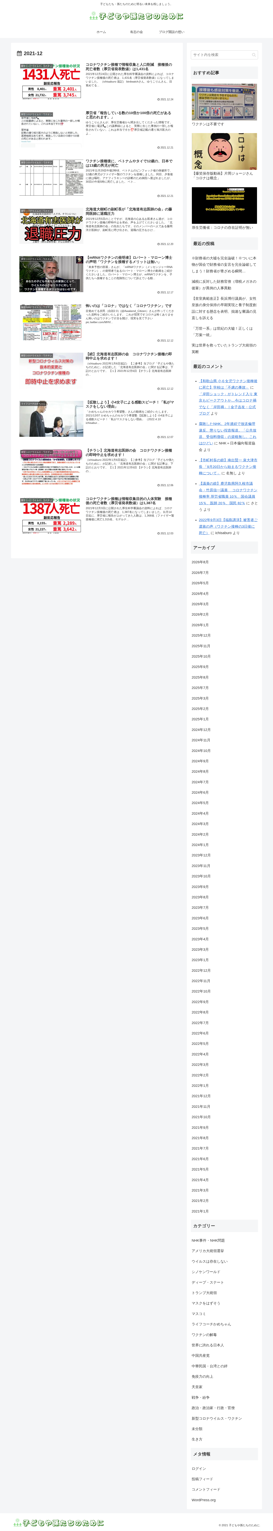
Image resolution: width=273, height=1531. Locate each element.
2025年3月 (200, 698)
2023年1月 (200, 960)
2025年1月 (200, 719)
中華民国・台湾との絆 (210, 1366)
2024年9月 (200, 761)
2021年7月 (200, 1148)
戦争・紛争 (201, 1398)
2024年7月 (200, 782)
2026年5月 (200, 583)
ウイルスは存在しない (210, 1261)
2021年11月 (201, 1107)
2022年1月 (200, 1086)
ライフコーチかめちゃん (211, 1324)
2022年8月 (200, 1012)
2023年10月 (201, 876)
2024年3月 (200, 824)
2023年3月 (200, 950)
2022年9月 (200, 1002)
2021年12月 (201, 1096)
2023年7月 (200, 908)
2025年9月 (200, 667)
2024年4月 (200, 813)
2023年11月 (201, 866)
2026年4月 (200, 594)
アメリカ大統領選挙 (208, 1251)
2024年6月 (200, 792)
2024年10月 (201, 751)
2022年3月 (200, 1065)
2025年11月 (201, 646)
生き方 (197, 1439)
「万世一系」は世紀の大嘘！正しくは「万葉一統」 (222, 332)
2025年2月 (200, 709)
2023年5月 (200, 929)
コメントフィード (206, 1489)
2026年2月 (200, 614)
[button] (253, 55)
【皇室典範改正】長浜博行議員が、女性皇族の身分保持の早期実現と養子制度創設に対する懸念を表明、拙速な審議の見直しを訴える (224, 308)
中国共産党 (201, 1356)
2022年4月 (200, 1054)
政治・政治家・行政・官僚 (213, 1408)
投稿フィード (202, 1479)
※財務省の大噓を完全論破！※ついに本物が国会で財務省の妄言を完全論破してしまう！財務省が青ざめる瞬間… (224, 264)
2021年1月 (200, 1211)
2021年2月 (200, 1201)
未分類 (197, 1429)
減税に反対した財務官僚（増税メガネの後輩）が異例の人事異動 (224, 285)
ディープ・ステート (208, 1282)
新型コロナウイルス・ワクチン (217, 1419)
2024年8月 (200, 771)
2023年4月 (200, 939)
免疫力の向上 (202, 1377)
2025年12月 (201, 635)
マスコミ (199, 1314)
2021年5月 (200, 1169)
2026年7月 (200, 573)
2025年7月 (200, 688)
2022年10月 (201, 991)
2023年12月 (201, 855)
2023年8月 (200, 897)
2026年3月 (200, 604)
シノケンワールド (206, 1272)
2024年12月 (201, 730)
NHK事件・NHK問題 (208, 1240)
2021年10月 (201, 1117)
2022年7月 (200, 1023)
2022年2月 (200, 1075)
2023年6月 (200, 918)
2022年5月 (200, 1044)
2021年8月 (200, 1138)
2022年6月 (200, 1033)
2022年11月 (201, 981)
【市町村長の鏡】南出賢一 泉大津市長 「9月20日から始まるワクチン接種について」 (228, 466)
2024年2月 (200, 834)
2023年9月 (200, 887)
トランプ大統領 (204, 1293)
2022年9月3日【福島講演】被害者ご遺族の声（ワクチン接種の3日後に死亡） (228, 526)
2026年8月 (200, 562)
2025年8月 (200, 677)
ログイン (199, 1469)
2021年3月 (200, 1190)
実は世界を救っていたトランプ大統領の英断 (224, 348)
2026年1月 (200, 625)
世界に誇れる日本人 (208, 1345)
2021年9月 (200, 1128)
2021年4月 (200, 1180)
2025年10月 (201, 656)
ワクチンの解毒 (204, 1335)
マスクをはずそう (206, 1303)
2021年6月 (200, 1159)
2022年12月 (201, 971)
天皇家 (197, 1387)
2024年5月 (200, 803)
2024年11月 (201, 740)
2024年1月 (200, 845)
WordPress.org (204, 1500)
